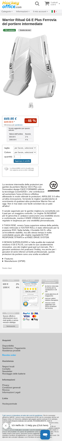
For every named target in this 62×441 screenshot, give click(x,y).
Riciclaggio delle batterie (13, 373)
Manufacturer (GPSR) (15, 261)
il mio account (39, 11)
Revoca (5, 390)
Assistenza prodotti (11, 350)
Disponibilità (8, 346)
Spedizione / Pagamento (14, 348)
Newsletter (7, 371)
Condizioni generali (11, 387)
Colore (7, 152)
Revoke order (9, 355)
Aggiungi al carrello (22, 161)
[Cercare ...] (37, 4)
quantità (8, 156)
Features (9, 258)
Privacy (5, 385)
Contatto (6, 369)
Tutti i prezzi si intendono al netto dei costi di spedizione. (22, 415)
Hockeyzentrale (9, 404)
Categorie (6, 11)
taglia (6, 148)
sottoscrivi (10, 326)
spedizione (19, 125)
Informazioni (22, 11)
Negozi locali (8, 366)
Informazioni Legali (11, 392)
